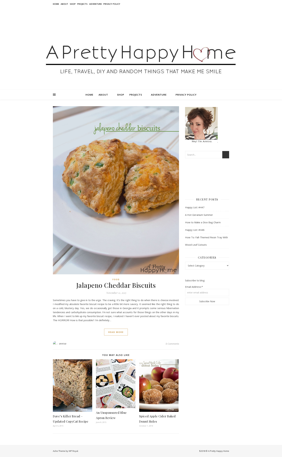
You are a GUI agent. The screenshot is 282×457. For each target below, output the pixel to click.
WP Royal (73, 450)
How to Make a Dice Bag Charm (203, 222)
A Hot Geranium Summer (199, 214)
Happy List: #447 (194, 207)
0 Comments (172, 343)
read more (116, 332)
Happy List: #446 (194, 229)
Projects (82, 4)
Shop (73, 4)
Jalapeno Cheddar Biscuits (116, 285)
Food (116, 279)
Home (56, 4)
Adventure (95, 4)
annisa (62, 343)
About (64, 4)
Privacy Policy (111, 4)
